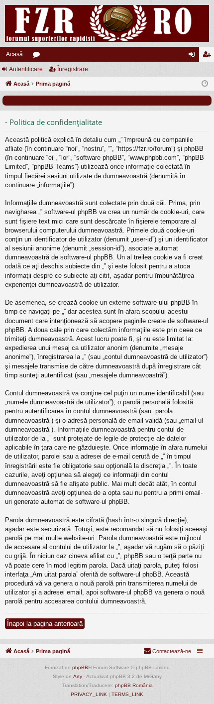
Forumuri (38, 56)
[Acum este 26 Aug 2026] (205, 84)
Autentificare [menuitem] (193, 56)
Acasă (14, 54)
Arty (77, 676)
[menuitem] (167, 651)
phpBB (80, 667)
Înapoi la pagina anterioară (45, 623)
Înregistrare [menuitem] (208, 56)
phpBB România (134, 685)
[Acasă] (107, 23)
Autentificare (26, 69)
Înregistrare (72, 69)
